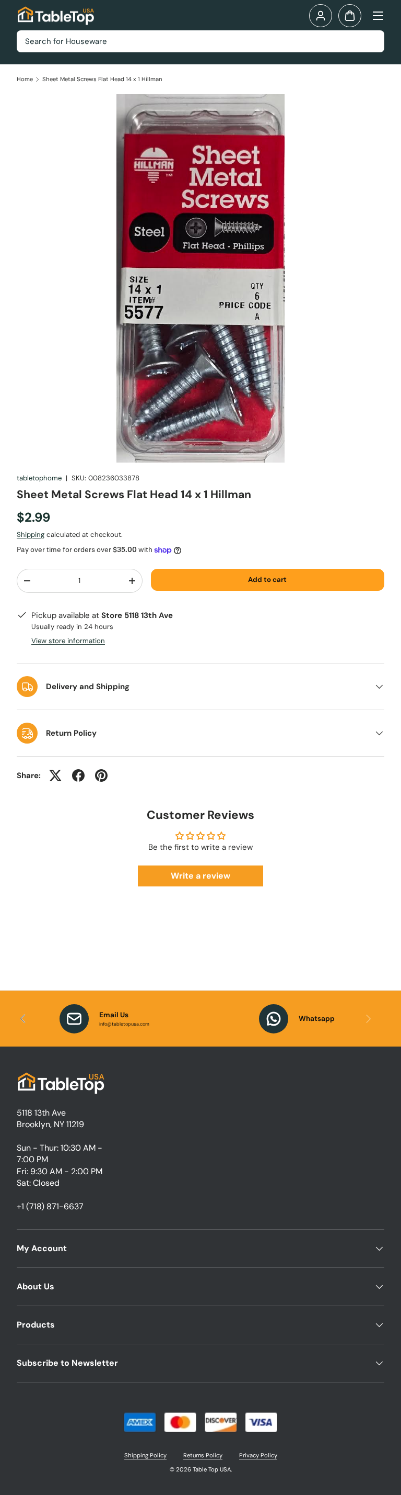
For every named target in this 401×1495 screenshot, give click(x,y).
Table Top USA (212, 1469)
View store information (68, 640)
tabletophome (39, 478)
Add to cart (267, 579)
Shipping (30, 534)
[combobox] (200, 41)
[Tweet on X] (55, 775)
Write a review (200, 875)
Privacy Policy (258, 1455)
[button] (349, 15)
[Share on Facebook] (78, 775)
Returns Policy (202, 1455)
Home (25, 79)
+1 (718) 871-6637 (50, 1206)
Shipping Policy (145, 1455)
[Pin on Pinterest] (101, 775)
